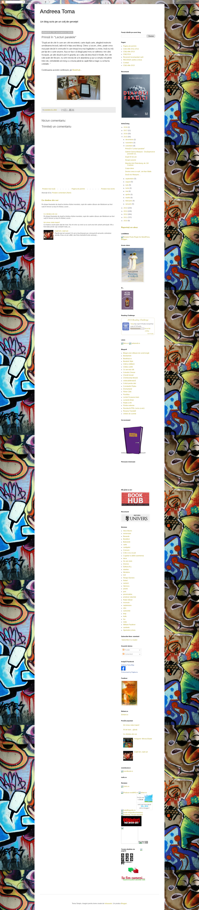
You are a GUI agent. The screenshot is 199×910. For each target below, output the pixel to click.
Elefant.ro (124, 715)
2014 (126, 208)
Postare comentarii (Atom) (61, 193)
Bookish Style (128, 361)
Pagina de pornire (78, 189)
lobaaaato (108, 903)
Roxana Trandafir (129, 411)
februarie (129, 201)
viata (125, 622)
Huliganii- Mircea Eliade (143, 739)
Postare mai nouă (48, 189)
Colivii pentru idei (129, 383)
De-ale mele (127, 561)
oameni (126, 583)
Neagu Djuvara (128, 578)
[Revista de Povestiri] (133, 456)
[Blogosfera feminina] (132, 812)
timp (124, 614)
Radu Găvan (128, 600)
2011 (126, 217)
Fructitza (126, 394)
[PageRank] (143, 843)
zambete (126, 627)
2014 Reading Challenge (138, 319)
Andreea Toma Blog (127, 665)
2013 (126, 211)
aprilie (128, 194)
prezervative (127, 594)
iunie (127, 188)
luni (124, 575)
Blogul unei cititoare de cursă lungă (136, 353)
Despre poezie (130, 160)
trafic (125, 616)
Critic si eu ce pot (129, 553)
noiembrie (129, 143)
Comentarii (128, 654)
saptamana (127, 605)
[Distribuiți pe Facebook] (70, 110)
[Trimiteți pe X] (67, 110)
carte (125, 545)
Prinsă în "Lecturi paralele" (135, 149)
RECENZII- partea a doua (132, 60)
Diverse (126, 564)
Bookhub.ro (127, 359)
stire (124, 608)
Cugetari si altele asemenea (133, 556)
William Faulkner (129, 625)
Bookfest (126, 539)
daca (125, 558)
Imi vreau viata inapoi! (52, 222)
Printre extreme (128, 405)
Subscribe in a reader (129, 640)
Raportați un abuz (129, 227)
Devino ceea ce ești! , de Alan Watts (138, 171)
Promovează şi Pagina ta (129, 672)
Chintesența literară (130, 378)
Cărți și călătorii (129, 364)
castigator (126, 547)
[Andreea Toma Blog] (123, 670)
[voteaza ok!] (141, 850)
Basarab (126, 536)
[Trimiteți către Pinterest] (73, 110)
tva (124, 619)
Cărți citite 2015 (129, 65)
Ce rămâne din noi (50, 200)
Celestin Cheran (129, 372)
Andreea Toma (57, 11)
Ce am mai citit (128, 370)
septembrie (129, 179)
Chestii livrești (128, 375)
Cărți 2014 (127, 54)
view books (150, 334)
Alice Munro (127, 531)
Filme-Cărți (127, 392)
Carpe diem (129, 168)
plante (125, 589)
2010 (126, 221)
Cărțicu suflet (128, 367)
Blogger (124, 903)
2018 (126, 127)
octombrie (129, 146)
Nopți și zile (127, 403)
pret (124, 592)
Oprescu (126, 586)
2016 (126, 134)
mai (127, 191)
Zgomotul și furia (129, 630)
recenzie (126, 603)
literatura (126, 572)
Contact (126, 63)
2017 (126, 130)
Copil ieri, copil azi (61, 231)
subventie (126, 611)
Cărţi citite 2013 (129, 52)
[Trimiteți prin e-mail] (62, 110)
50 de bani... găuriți (130, 730)
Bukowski (126, 542)
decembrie (129, 140)
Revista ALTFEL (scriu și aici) (133, 408)
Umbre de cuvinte (129, 414)
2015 (126, 137)
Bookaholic (127, 356)
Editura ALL (127, 567)
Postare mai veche (108, 189)
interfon (126, 569)
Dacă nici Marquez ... (133, 175)
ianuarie (128, 204)
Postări (127, 650)
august (128, 182)
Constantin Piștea (129, 386)
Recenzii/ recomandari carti (133, 57)
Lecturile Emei (128, 400)
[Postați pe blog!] (65, 110)
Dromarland (127, 389)
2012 (126, 214)
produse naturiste (129, 597)
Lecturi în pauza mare (131, 397)
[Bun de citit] (129, 843)
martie (128, 198)
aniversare (127, 533)
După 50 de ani (131, 157)
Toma (132, 324)
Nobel (125, 580)
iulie (127, 185)
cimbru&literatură (129, 381)
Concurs (126, 550)
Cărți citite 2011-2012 (131, 49)
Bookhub (76, 70)
